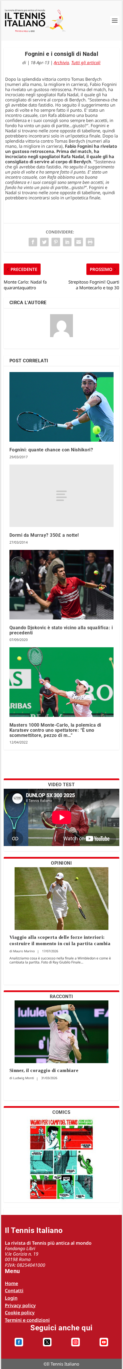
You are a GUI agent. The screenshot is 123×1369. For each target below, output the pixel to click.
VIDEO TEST (61, 784)
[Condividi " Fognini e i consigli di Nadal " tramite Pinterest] (55, 242)
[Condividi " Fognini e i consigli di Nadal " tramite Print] (90, 242)
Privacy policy (20, 1305)
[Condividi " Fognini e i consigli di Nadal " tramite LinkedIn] (67, 242)
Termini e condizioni (27, 1320)
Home (11, 1283)
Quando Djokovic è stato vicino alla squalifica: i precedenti (61, 630)
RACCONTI (61, 996)
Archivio (61, 62)
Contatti (14, 1290)
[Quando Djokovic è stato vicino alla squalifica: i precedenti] (61, 584)
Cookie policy (20, 1312)
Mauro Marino (24, 951)
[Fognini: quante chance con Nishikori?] (61, 407)
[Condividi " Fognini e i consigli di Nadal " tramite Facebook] (33, 242)
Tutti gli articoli (85, 62)
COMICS (61, 1112)
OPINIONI (61, 863)
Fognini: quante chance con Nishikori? (51, 450)
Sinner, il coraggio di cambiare (44, 1070)
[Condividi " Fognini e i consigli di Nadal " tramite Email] (78, 242)
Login (11, 1298)
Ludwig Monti (23, 1078)
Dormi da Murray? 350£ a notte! (44, 535)
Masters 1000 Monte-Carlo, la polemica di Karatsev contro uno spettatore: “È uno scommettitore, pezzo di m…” (55, 730)
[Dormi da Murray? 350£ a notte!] (61, 496)
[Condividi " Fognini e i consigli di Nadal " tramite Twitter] (44, 242)
